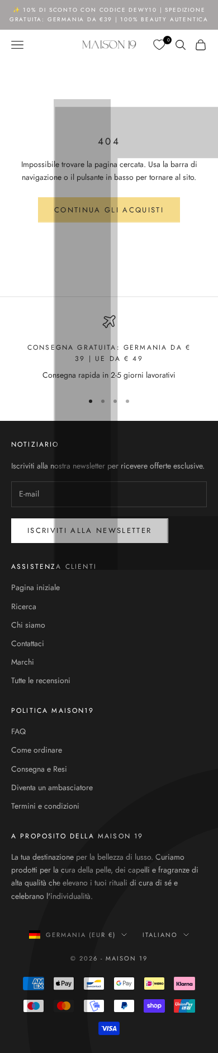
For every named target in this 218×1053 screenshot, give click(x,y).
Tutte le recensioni (40, 680)
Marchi (22, 661)
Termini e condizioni (45, 805)
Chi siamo (28, 624)
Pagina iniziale (35, 587)
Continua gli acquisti (109, 210)
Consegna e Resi (39, 768)
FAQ (18, 731)
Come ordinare (36, 749)
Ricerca (23, 606)
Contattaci (27, 643)
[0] (160, 45)
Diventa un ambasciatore (52, 787)
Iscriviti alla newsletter (89, 530)
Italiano (160, 934)
